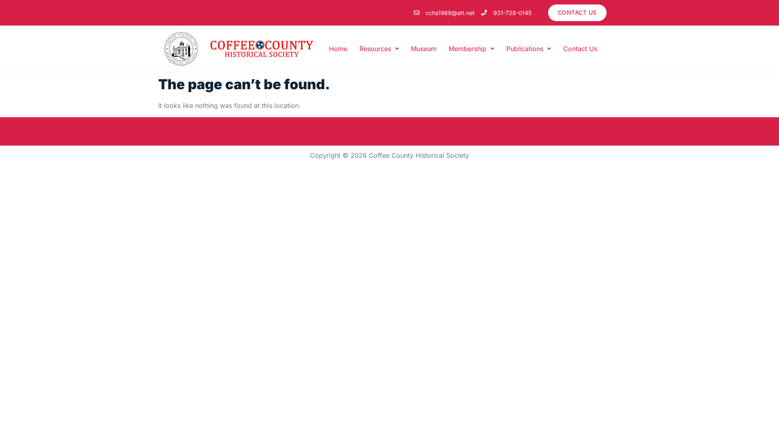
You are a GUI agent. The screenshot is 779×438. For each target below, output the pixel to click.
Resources (375, 49)
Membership (467, 49)
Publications (524, 49)
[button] (379, 48)
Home (338, 49)
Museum (424, 49)
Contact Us (580, 49)
